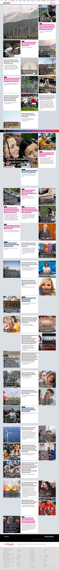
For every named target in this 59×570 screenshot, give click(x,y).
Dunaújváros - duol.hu (7, 556)
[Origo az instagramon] (49, 536)
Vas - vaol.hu (19, 549)
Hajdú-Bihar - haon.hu (7, 559)
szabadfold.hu (19, 557)
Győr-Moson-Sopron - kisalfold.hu (9, 558)
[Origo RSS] (52, 536)
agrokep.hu (18, 565)
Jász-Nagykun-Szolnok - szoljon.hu (9, 561)
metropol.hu (45, 550)
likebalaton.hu (32, 555)
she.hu (45, 552)
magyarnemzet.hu (19, 556)
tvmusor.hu (32, 562)
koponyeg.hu (46, 558)
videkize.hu (32, 561)
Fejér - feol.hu (6, 557)
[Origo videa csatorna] (50, 536)
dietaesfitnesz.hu (32, 559)
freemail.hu (45, 557)
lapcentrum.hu (46, 560)
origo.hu (18, 559)
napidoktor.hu (32, 556)
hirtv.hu (18, 558)
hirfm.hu (45, 566)
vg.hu (18, 564)
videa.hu (45, 559)
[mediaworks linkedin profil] (54, 544)
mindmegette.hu (32, 557)
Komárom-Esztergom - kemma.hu (9, 562)
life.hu (45, 551)
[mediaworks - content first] (9, 544)
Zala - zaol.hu (19, 551)
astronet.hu (32, 550)
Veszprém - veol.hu (20, 550)
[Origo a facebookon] (45, 536)
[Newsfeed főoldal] (6, 536)
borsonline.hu (32, 567)
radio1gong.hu (46, 565)
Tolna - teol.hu (6, 567)
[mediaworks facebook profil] (51, 544)
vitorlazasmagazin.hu (33, 560)
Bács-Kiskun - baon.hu (7, 550)
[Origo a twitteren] (47, 536)
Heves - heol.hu (6, 560)
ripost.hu (45, 549)
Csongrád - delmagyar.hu (7, 555)
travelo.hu (31, 558)
